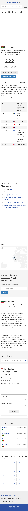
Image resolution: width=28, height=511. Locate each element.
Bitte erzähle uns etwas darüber (10, 383)
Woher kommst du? (6, 403)
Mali (3, 439)
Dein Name (4, 396)
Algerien (4, 427)
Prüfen (4, 292)
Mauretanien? (10, 195)
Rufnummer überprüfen (9, 72)
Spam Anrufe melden (9, 76)
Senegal (4, 444)
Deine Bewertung (6, 378)
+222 (10, 189)
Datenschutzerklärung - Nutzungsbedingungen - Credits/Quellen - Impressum (14, 508)
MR (23, 202)
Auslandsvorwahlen (14, 2)
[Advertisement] (14, 30)
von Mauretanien (12, 202)
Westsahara (5, 433)
